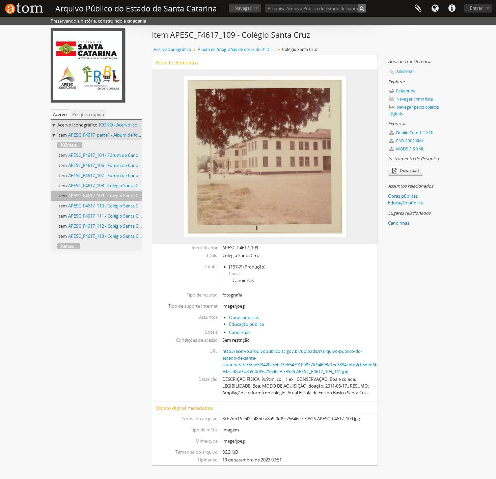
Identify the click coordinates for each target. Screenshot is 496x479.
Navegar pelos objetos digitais (414, 110)
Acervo (60, 114)
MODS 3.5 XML (409, 149)
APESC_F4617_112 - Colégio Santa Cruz (106, 226)
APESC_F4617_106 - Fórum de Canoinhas (108, 165)
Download (409, 170)
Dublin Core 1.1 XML (414, 133)
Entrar (476, 8)
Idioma (434, 8)
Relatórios (405, 91)
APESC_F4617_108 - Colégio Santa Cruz (106, 185)
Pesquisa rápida (88, 114)
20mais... (68, 246)
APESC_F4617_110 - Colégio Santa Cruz (106, 206)
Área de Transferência (418, 8)
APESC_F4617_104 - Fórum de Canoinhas (108, 155)
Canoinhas (239, 332)
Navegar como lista (414, 99)
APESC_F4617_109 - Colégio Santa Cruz (106, 196)
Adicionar (405, 71)
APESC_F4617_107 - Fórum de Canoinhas (108, 175)
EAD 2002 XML (409, 141)
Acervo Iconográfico (172, 49)
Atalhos (451, 8)
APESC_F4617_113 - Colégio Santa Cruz (106, 236)
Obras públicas (244, 317)
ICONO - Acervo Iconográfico (128, 125)
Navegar (243, 8)
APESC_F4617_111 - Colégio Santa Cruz (106, 216)
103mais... (70, 145)
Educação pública (246, 324)
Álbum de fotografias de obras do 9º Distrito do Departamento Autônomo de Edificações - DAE (237, 49)
